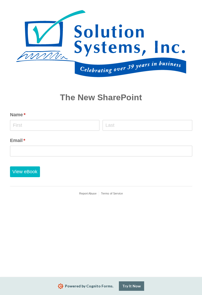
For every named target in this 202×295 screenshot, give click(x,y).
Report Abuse (88, 193)
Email (27, 140)
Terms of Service (112, 193)
